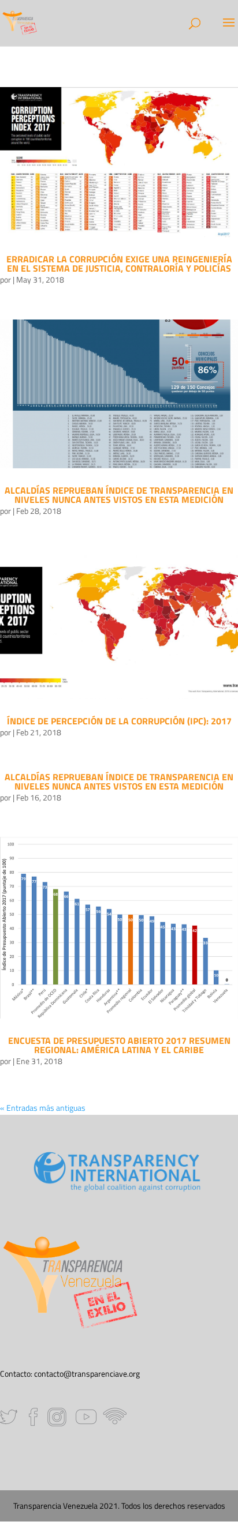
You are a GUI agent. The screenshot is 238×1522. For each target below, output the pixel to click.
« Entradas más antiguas (42, 1108)
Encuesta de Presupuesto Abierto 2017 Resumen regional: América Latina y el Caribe (119, 1045)
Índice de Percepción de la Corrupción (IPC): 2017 (119, 721)
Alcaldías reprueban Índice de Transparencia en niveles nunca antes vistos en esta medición (119, 494)
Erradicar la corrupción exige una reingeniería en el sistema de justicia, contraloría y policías (119, 263)
